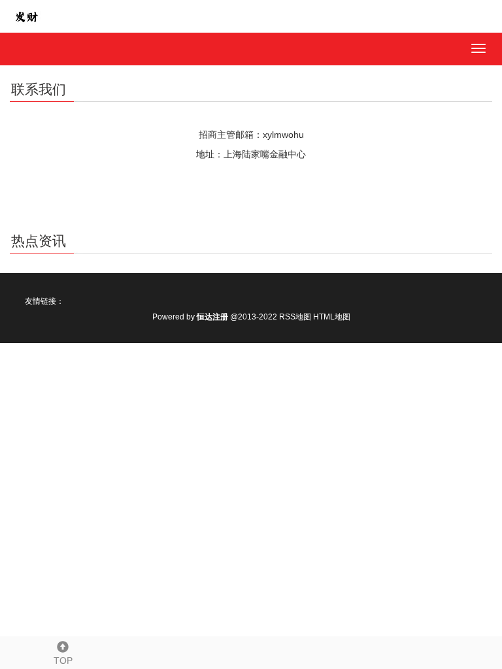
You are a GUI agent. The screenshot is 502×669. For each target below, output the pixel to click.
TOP (63, 660)
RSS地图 (295, 316)
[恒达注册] (26, 15)
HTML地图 (331, 316)
